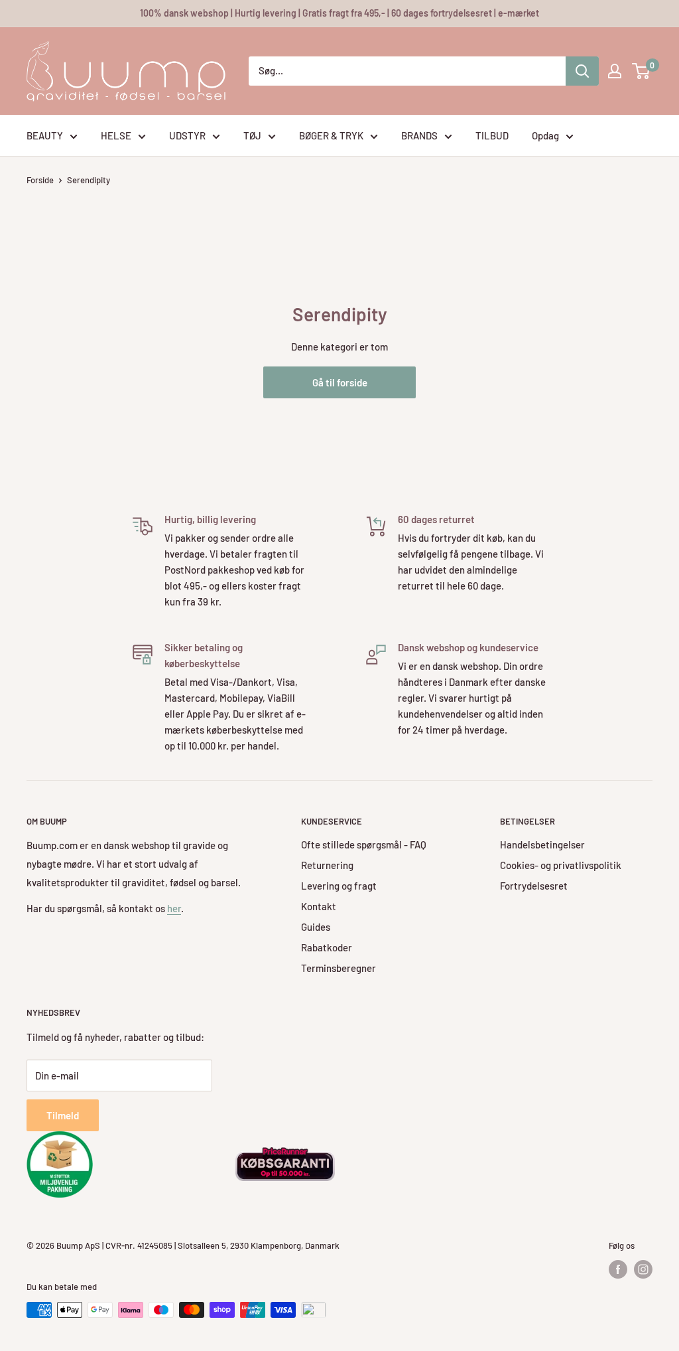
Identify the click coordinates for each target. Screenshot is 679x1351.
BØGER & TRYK (331, 135)
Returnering (327, 865)
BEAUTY (45, 135)
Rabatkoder (326, 947)
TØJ (252, 135)
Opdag (545, 135)
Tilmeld (62, 1115)
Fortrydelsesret (534, 886)
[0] (641, 71)
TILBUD (492, 135)
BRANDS (419, 135)
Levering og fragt (339, 886)
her (174, 908)
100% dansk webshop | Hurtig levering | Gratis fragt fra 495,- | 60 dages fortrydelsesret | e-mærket (339, 13)
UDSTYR (187, 135)
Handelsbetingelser (542, 844)
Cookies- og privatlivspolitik (560, 865)
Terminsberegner (338, 968)
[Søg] (582, 71)
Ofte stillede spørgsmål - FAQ (363, 844)
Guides (315, 927)
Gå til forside (339, 382)
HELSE (116, 135)
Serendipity (88, 180)
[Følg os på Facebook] (618, 1269)
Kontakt (318, 906)
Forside (40, 180)
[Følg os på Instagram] (643, 1269)
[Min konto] (614, 71)
